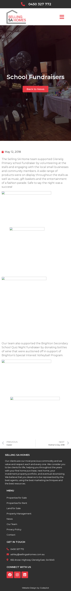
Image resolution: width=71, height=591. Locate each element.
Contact (11, 534)
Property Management (19, 513)
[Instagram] (17, 575)
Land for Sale (14, 508)
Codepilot (44, 588)
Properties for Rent (17, 503)
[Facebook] (10, 575)
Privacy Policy (14, 529)
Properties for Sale (17, 497)
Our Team (12, 524)
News (10, 519)
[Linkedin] (24, 575)
